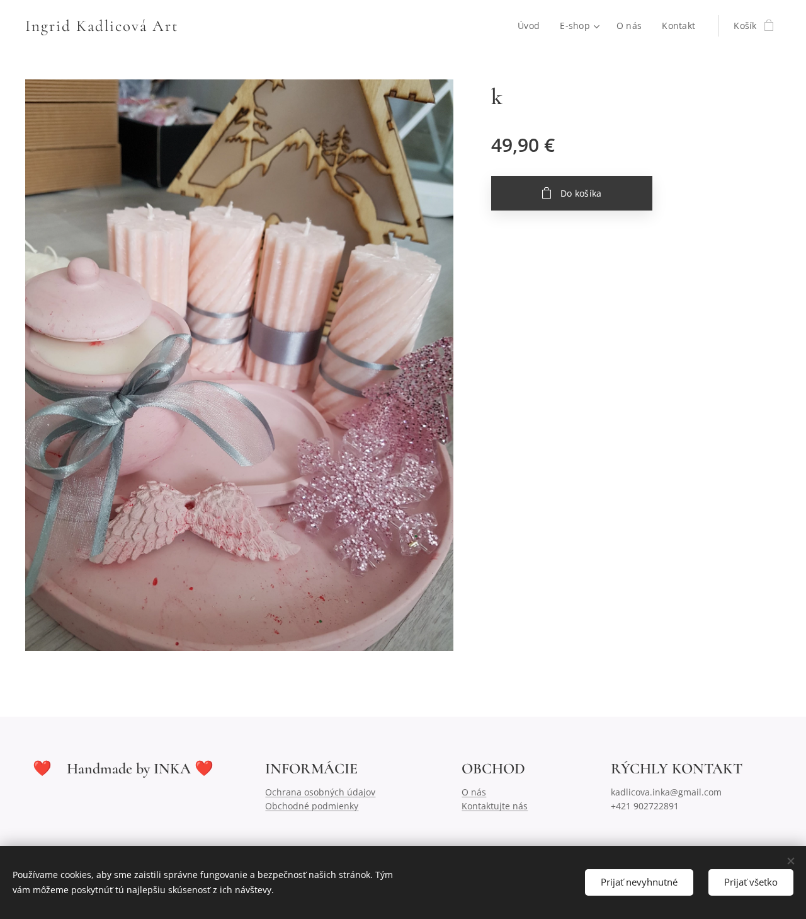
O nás (474, 792)
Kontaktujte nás (495, 806)
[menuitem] (532, 26)
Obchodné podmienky (311, 806)
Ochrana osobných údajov (320, 792)
